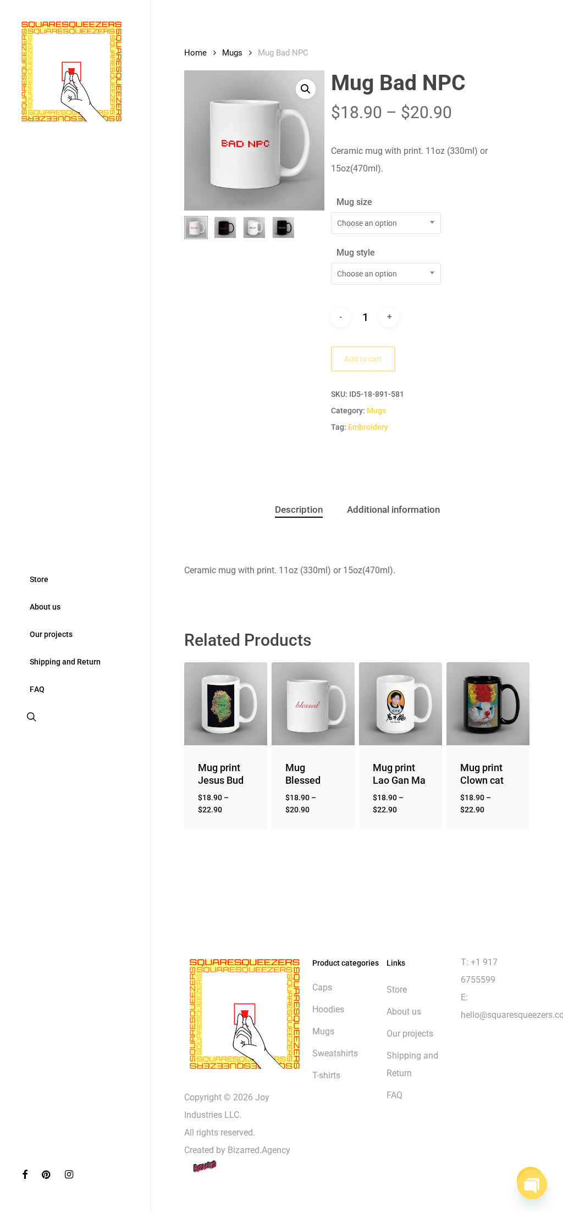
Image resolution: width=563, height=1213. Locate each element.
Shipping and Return (412, 1064)
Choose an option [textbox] (367, 223)
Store (397, 989)
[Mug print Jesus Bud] (225, 703)
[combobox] (386, 223)
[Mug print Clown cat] (487, 703)
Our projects (410, 1033)
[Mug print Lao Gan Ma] (400, 703)
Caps (322, 987)
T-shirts (326, 1075)
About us (404, 1011)
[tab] (299, 510)
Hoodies (328, 1009)
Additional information (393, 509)
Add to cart (363, 359)
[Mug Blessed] (313, 703)
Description (299, 509)
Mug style (355, 252)
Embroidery (368, 427)
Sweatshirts (335, 1053)
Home (195, 53)
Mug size (354, 202)
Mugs (232, 53)
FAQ (394, 1095)
